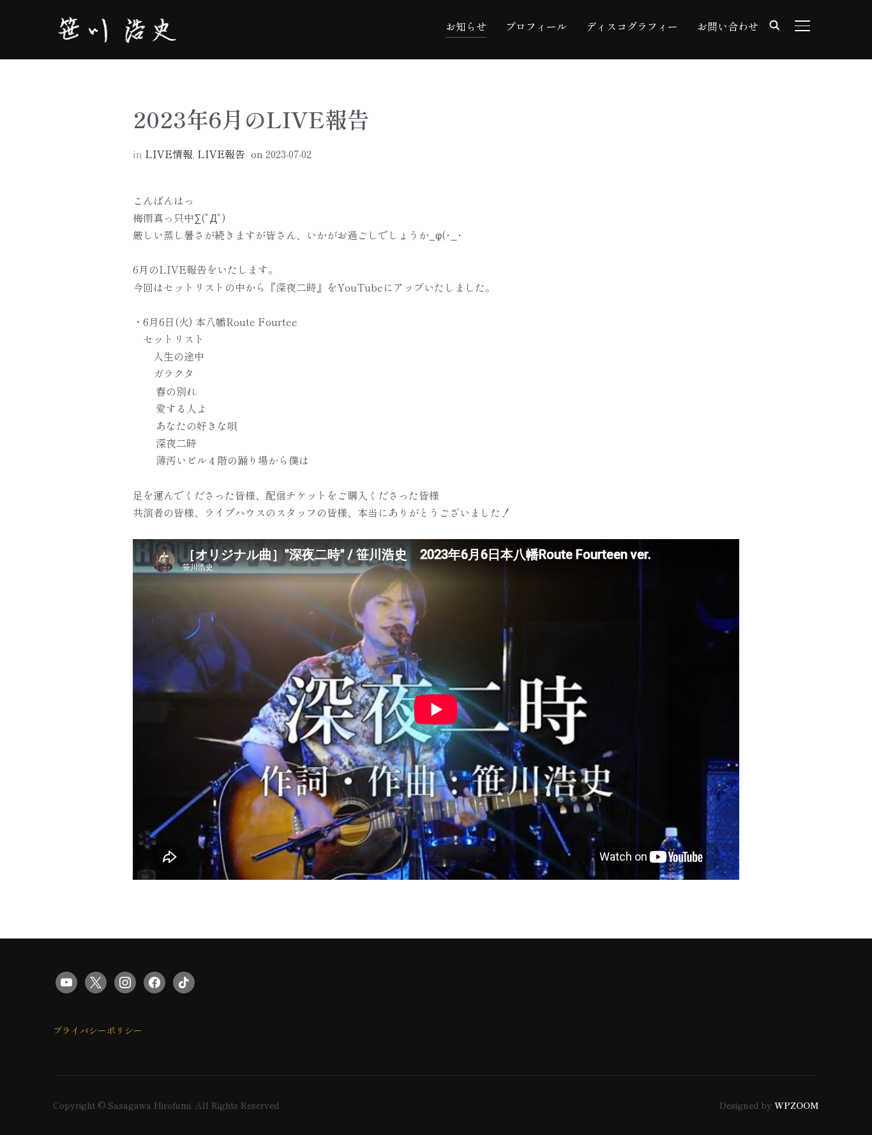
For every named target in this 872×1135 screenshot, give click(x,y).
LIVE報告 (221, 153)
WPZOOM (796, 1105)
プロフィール (536, 26)
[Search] (774, 24)
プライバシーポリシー (97, 1030)
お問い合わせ (727, 26)
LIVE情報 (169, 153)
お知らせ (466, 26)
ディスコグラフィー (632, 26)
